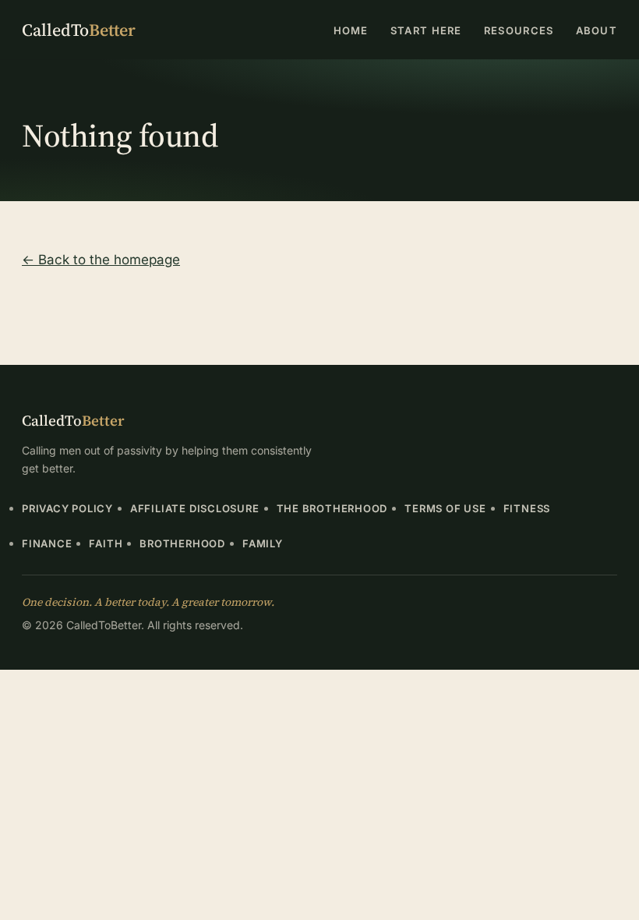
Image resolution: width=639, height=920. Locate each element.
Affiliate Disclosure (194, 508)
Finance (47, 543)
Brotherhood (182, 543)
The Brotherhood (332, 508)
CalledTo (79, 29)
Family (262, 543)
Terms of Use (444, 508)
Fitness (526, 508)
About (597, 30)
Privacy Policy (67, 508)
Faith (105, 543)
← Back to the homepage (101, 259)
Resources (519, 30)
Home (351, 30)
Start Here (426, 30)
